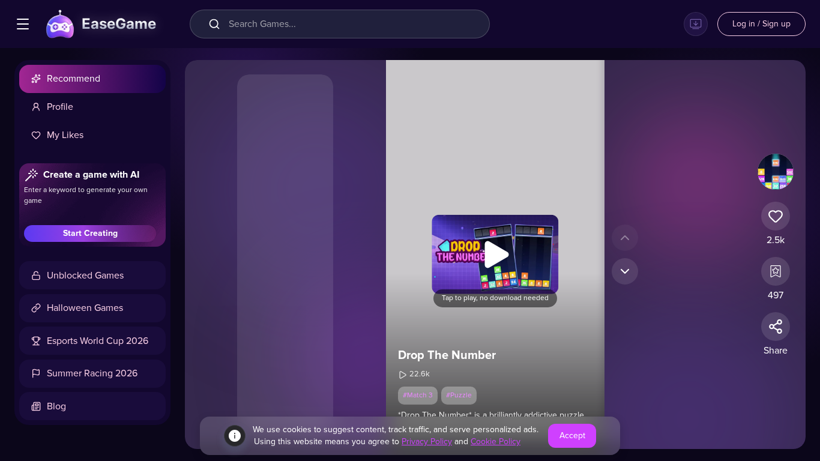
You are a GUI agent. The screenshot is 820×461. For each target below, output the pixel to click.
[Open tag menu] (22, 24)
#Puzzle (459, 395)
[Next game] (625, 271)
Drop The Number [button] (447, 355)
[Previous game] (625, 237)
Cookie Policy (495, 442)
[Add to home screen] (696, 24)
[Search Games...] (216, 24)
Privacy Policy (427, 442)
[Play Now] (495, 255)
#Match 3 (418, 395)
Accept (572, 436)
